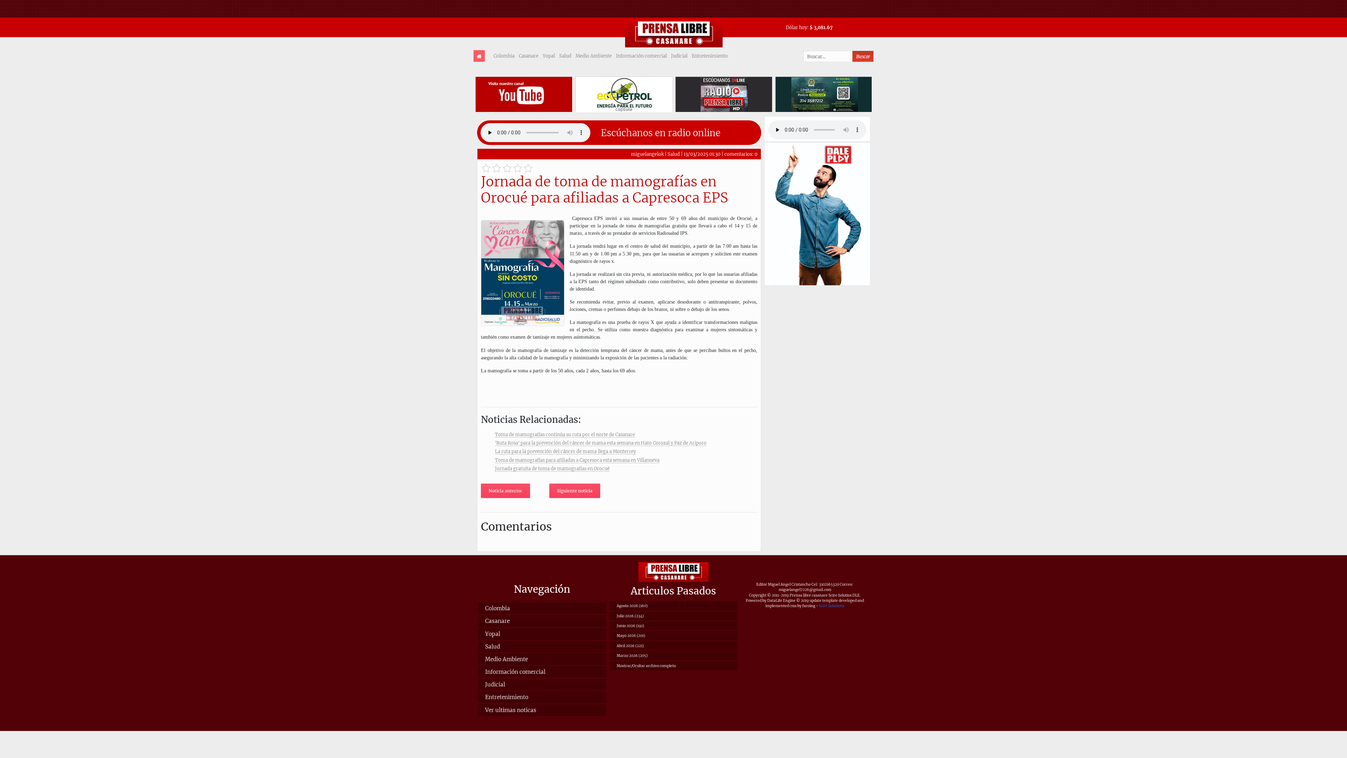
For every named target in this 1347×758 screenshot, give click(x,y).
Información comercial (641, 56)
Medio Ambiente (594, 56)
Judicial (679, 56)
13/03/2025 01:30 (702, 154)
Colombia (504, 56)
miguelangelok (647, 154)
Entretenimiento (710, 56)
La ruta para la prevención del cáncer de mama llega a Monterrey (565, 451)
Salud (565, 56)
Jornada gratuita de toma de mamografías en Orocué (552, 468)
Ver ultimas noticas (510, 710)
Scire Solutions (831, 606)
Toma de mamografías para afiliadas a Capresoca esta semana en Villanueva (577, 460)
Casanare (528, 56)
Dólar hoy (796, 27)
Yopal (549, 56)
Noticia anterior (505, 490)
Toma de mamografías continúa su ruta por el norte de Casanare (565, 434)
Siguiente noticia (574, 490)
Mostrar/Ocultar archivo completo (646, 666)
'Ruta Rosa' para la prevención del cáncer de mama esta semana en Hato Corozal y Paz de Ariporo (600, 443)
